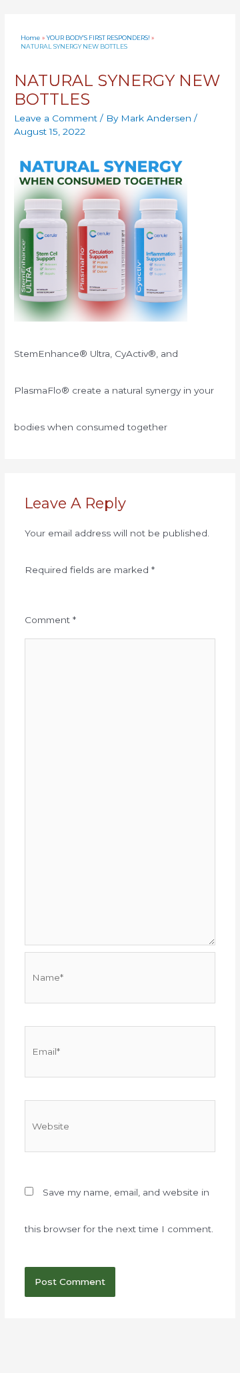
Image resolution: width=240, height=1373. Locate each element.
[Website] (120, 1128)
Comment (50, 619)
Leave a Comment (55, 118)
